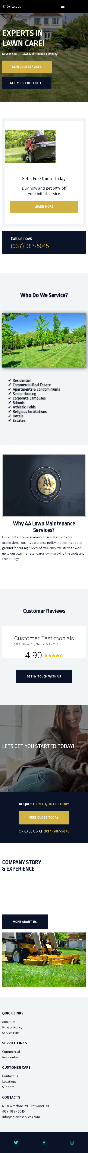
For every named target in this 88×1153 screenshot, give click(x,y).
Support (8, 1087)
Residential (10, 1057)
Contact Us (14, 6)
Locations (9, 1081)
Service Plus (10, 1033)
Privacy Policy (12, 1027)
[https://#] (16, 1142)
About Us (8, 1022)
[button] (63, 6)
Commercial (11, 1051)
